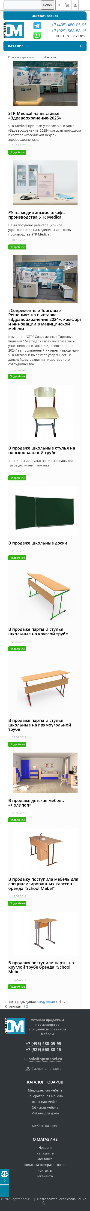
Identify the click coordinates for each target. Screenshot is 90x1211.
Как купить (45, 1153)
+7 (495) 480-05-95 (43, 1043)
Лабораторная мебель (45, 1096)
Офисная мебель (45, 1107)
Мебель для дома (45, 1113)
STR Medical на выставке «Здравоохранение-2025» (34, 116)
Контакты (45, 1170)
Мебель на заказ (45, 1126)
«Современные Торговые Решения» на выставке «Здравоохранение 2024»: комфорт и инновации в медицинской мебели (45, 319)
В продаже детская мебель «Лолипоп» (36, 803)
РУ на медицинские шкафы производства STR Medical (37, 215)
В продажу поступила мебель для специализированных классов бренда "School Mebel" (43, 883)
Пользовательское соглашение (61, 1199)
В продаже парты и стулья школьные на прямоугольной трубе (39, 725)
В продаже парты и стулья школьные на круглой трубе (38, 631)
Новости (45, 1147)
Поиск (47, 5)
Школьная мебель (45, 1102)
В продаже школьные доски (37, 543)
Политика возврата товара (45, 1164)
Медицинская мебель (45, 1090)
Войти (75, 5)
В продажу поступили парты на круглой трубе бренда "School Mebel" (41, 967)
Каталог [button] (15, 46)
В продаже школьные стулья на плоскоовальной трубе (41, 450)
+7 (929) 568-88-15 (43, 1049)
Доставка (45, 1159)
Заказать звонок (45, 16)
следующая (46, 1002)
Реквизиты (45, 1176)
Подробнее (17, 152)
